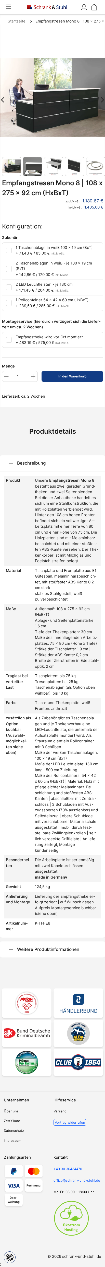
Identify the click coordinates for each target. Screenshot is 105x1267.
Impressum (12, 1140)
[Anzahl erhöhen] (33, 376)
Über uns (11, 1111)
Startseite (16, 21)
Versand (60, 1111)
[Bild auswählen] (11, 166)
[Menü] (8, 7)
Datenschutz (14, 1130)
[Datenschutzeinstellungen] (10, 1257)
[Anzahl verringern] (6, 376)
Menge (8, 366)
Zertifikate (12, 1121)
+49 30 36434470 (68, 1169)
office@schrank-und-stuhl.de (77, 1180)
